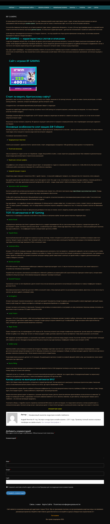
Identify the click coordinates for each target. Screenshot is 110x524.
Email (8, 470)
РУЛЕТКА (82, 7)
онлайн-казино (30, 23)
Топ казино (55, 515)
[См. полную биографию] (60, 422)
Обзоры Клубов (43, 7)
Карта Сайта (47, 504)
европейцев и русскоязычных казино (84, 191)
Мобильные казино (60, 7)
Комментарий (11, 438)
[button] (15, 7)
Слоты (96, 7)
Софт (89, 7)
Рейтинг (12, 7)
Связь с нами (35, 504)
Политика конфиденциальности (66, 504)
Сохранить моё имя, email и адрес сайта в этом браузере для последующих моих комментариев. (40, 487)
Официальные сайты (26, 7)
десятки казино (36, 29)
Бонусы (72, 7)
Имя (8, 461)
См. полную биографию (50, 422)
